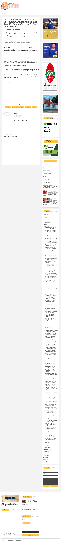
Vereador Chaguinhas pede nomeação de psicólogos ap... (51, 436)
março (46, 447)
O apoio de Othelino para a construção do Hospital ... (50, 248)
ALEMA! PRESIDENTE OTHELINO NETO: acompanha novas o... (49, 411)
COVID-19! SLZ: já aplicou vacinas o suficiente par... (50, 251)
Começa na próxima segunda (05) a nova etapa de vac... (51, 433)
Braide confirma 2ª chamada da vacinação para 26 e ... (51, 377)
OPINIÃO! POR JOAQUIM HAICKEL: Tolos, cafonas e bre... (50, 268)
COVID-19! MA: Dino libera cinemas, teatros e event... (50, 298)
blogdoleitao (9, 29)
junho (46, 442)
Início (3, 13)
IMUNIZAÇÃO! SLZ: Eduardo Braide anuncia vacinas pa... (51, 334)
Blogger (13, 533)
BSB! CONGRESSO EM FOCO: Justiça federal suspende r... (51, 408)
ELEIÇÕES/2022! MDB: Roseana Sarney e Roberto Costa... (51, 431)
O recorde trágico (46, 179)
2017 (45, 459)
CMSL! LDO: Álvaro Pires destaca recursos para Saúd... (51, 234)
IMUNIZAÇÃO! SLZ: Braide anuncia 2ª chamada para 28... (50, 398)
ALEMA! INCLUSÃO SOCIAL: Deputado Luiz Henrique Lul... (51, 345)
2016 (45, 461)
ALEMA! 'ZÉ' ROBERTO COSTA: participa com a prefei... (51, 405)
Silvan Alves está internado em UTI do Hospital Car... (51, 312)
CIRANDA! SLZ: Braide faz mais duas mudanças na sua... (51, 239)
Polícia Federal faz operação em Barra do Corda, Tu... (51, 323)
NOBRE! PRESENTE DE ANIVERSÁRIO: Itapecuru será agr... (51, 291)
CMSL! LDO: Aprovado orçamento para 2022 (50, 236)
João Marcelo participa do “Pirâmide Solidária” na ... (50, 271)
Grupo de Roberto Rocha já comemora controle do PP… (51, 281)
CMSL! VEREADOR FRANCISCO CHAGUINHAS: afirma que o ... (51, 374)
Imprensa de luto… (46, 182)
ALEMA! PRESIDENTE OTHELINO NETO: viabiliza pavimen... (50, 319)
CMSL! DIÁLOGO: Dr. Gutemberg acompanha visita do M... (51, 331)
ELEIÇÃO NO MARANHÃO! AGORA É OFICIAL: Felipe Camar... (50, 360)
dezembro (47, 217)
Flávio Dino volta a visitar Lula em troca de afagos (51, 306)
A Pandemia (45, 176)
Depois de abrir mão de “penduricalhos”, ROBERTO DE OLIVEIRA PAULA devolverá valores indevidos (50, 201)
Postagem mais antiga (32, 127)
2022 (45, 214)
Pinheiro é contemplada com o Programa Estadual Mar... (51, 382)
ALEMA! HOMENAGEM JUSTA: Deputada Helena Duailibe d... (51, 351)
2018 (45, 457)
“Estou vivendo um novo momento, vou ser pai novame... (50, 415)
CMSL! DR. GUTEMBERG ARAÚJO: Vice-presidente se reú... (51, 388)
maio (46, 444)
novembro (47, 219)
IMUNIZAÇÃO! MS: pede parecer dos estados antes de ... (51, 328)
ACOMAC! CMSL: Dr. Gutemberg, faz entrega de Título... (51, 245)
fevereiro (47, 449)
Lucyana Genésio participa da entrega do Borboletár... (51, 402)
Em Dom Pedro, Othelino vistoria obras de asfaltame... (51, 392)
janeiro (46, 451)
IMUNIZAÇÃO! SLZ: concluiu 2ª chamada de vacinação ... (51, 301)
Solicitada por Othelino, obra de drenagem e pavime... (51, 256)
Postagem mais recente (10, 127)
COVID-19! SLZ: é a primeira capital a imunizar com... (50, 340)
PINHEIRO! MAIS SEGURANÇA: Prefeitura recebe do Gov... (51, 295)
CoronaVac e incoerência (48, 167)
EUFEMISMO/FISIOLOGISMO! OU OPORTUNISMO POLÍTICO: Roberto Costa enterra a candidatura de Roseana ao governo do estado (50, 193)
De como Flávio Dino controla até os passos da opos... (51, 253)
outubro (46, 220)
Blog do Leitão (9, 504)
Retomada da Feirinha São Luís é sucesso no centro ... (51, 265)
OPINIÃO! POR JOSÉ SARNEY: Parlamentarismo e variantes (51, 274)
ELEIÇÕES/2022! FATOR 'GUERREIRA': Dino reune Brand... (50, 424)
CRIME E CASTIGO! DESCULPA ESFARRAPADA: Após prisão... (51, 242)
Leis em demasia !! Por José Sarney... (50, 164)
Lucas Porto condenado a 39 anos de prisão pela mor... (50, 418)
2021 (45, 216)
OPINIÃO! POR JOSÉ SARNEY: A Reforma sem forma (51, 421)
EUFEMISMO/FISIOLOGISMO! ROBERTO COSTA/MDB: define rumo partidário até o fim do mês (50, 186)
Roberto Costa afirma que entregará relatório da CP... (50, 367)
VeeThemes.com (18, 540)
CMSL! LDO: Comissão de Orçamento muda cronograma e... (50, 357)
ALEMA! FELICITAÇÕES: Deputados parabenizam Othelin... (50, 370)
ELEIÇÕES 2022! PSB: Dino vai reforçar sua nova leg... (51, 385)
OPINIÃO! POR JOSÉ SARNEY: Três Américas (50, 304)
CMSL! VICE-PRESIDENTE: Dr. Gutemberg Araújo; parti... (51, 309)
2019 (45, 455)
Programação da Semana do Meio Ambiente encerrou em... (50, 277)
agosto (46, 224)
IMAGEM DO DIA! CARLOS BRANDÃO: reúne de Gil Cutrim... (50, 284)
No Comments (17, 29)
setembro (47, 222)
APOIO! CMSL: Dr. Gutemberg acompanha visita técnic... (50, 231)
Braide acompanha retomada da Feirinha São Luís (51, 259)
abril (46, 445)
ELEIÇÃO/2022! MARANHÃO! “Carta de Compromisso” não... (50, 395)
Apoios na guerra (46, 170)
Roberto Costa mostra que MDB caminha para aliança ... (51, 228)
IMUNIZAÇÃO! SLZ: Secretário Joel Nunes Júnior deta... (51, 439)
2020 (45, 453)
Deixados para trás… (47, 173)
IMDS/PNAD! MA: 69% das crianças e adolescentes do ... (51, 326)
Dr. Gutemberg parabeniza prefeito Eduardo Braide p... (51, 348)
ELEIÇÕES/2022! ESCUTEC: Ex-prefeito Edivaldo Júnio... (51, 428)
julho (46, 226)
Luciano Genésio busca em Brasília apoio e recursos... (50, 354)
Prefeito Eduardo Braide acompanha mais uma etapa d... (51, 288)
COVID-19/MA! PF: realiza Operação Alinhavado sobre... (51, 364)
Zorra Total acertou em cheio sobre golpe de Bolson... (50, 337)
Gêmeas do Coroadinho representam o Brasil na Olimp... (50, 315)
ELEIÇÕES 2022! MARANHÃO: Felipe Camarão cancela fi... (51, 342)
